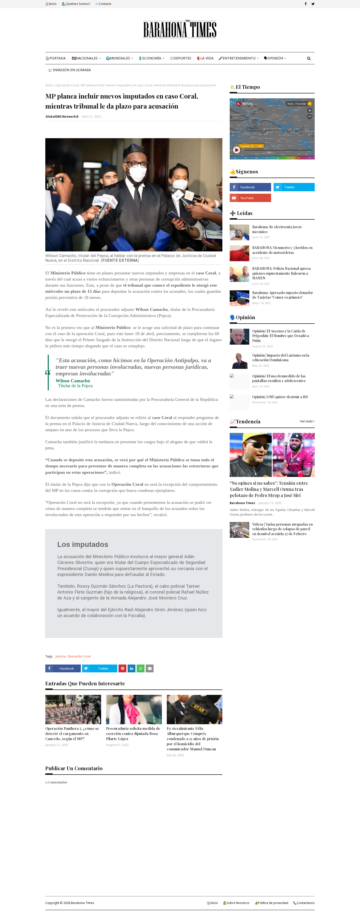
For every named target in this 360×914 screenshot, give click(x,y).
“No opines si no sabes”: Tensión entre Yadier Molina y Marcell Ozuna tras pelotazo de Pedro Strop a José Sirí (269, 489)
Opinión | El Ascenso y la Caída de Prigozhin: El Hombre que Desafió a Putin (280, 336)
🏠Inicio (51, 4)
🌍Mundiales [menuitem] (118, 58)
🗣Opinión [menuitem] (273, 58)
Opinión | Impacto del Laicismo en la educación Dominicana (280, 357)
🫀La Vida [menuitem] (205, 58)
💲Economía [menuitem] (149, 58)
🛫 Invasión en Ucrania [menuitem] (69, 70)
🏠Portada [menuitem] (55, 58)
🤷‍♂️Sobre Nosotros (236, 903)
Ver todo (306, 421)
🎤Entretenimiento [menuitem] (237, 58)
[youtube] (250, 198)
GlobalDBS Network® (62, 116)
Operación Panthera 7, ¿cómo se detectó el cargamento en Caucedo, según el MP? (72, 733)
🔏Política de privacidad (271, 903)
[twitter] (312, 4)
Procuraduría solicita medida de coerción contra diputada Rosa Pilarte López (133, 733)
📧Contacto (103, 4)
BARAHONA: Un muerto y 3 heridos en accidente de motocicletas (282, 250)
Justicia (60, 656)
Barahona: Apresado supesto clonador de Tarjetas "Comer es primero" (282, 295)
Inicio (49, 85)
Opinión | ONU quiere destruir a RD (280, 397)
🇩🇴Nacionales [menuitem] (85, 58)
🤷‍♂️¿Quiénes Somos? (75, 4)
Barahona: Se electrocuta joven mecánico (276, 229)
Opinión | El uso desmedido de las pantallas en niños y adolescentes (279, 378)
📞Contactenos (304, 903)
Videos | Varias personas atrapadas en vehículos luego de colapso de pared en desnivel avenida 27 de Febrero (282, 529)
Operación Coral (67, 85)
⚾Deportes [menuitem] (180, 58)
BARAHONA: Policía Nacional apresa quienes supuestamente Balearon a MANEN (281, 273)
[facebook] (305, 4)
